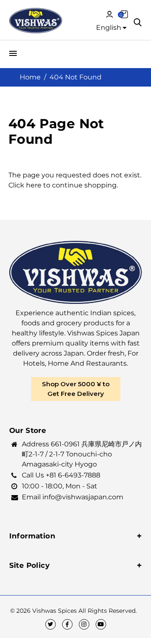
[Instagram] (84, 624)
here (34, 185)
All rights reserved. (107, 610)
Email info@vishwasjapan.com (72, 497)
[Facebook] (67, 624)
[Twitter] (50, 624)
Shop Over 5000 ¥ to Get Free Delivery (75, 389)
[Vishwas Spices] (35, 21)
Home (30, 77)
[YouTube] (101, 624)
